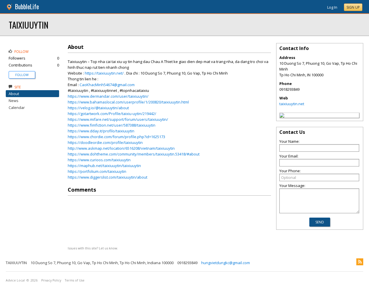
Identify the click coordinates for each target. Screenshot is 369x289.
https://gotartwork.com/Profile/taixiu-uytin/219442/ (112, 113)
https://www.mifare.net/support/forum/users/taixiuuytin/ (118, 119)
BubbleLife (27, 6)
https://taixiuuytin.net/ (104, 73)
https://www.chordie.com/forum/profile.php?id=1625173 (116, 136)
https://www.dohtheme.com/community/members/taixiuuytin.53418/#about (133, 154)
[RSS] (359, 261)
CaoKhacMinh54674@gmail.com (107, 84)
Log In (332, 7)
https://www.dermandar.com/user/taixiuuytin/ (108, 96)
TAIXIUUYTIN (28, 24)
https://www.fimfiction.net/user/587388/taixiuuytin (111, 125)
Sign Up (353, 7)
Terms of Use (74, 280)
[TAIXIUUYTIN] (282, 116)
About (14, 93)
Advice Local (15, 280)
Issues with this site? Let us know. (93, 248)
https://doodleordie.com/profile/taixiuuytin (105, 142)
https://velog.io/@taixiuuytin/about (98, 107)
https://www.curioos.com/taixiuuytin (99, 159)
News (13, 100)
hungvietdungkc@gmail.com (225, 262)
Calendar (17, 107)
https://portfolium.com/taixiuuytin (97, 171)
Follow (22, 75)
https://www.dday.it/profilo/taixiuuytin (101, 131)
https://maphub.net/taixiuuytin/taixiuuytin (104, 165)
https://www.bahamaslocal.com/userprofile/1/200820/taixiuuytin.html (128, 102)
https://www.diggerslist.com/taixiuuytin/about (107, 177)
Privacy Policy (51, 280)
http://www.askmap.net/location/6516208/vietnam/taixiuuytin (121, 148)
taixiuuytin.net (291, 103)
